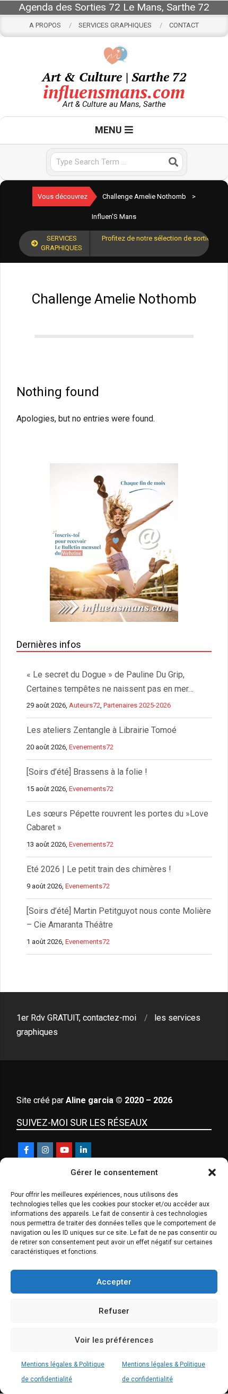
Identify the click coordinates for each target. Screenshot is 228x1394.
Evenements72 (91, 747)
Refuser (114, 1311)
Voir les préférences (114, 1340)
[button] (212, 1172)
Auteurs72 (84, 705)
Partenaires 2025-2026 (137, 705)
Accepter (114, 1282)
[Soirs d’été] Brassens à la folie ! (87, 772)
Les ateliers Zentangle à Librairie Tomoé (102, 730)
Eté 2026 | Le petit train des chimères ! (99, 869)
